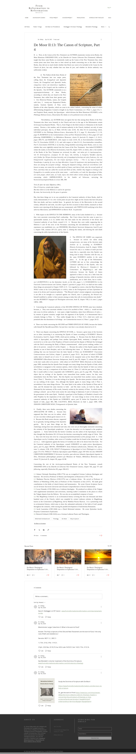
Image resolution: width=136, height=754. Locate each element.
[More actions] (101, 39)
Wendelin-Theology (91, 27)
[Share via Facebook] (35, 530)
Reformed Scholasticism (42, 519)
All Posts (27, 27)
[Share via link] (48, 530)
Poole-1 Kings (37, 27)
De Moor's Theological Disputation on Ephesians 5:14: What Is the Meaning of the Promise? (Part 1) (97, 568)
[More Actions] (101, 607)
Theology (56, 519)
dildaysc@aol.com (58, 735)
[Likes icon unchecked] (39, 617)
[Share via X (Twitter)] (39, 530)
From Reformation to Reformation (39, 8)
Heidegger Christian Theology (73, 27)
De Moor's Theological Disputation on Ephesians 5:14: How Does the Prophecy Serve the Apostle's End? (37, 568)
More (102, 27)
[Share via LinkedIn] (44, 530)
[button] (109, 27)
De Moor (64, 519)
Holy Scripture (74, 519)
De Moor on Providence (52, 27)
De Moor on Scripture (40, 523)
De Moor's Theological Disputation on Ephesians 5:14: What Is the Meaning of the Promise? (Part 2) (67, 568)
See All (109, 546)
